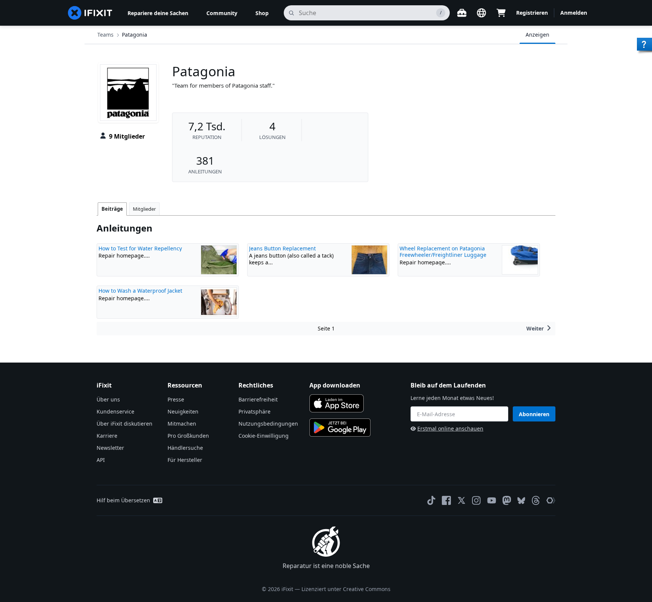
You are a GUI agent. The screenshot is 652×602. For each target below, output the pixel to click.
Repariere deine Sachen (158, 13)
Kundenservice (115, 411)
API (101, 459)
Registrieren (532, 12)
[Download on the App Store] (336, 403)
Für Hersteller (185, 459)
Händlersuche (185, 447)
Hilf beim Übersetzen (123, 500)
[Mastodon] (506, 500)
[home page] (90, 13)
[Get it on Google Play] (340, 427)
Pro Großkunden (188, 435)
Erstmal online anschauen (450, 428)
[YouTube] (491, 500)
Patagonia (134, 34)
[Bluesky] (521, 501)
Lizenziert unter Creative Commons (346, 589)
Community (221, 13)
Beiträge (112, 208)
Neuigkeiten (183, 411)
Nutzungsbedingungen (268, 423)
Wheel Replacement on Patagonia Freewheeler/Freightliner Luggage (443, 252)
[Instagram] (476, 500)
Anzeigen (537, 34)
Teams (105, 34)
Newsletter (110, 447)
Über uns (108, 399)
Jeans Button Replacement (282, 248)
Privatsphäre (254, 411)
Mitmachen (182, 423)
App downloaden (334, 385)
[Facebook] (446, 500)
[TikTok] (431, 500)
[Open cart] (501, 12)
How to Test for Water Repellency (140, 248)
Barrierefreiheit (258, 399)
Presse (176, 399)
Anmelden (573, 12)
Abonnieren (534, 414)
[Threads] (535, 500)
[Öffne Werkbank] (461, 12)
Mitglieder (144, 208)
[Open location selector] (481, 12)
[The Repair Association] (550, 500)
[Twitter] (461, 500)
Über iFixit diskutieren (124, 423)
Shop (262, 13)
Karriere (107, 435)
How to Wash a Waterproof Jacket (140, 290)
